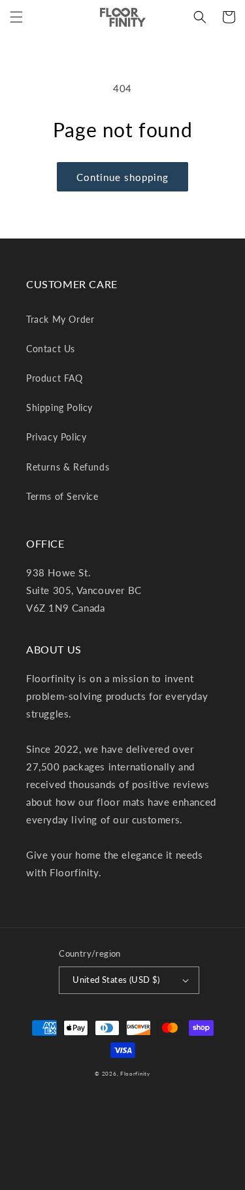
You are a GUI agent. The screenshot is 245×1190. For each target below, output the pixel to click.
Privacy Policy (56, 436)
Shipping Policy (59, 407)
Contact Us (50, 348)
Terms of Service (62, 496)
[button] (16, 17)
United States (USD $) (116, 979)
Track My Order (60, 319)
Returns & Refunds (67, 466)
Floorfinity (135, 1073)
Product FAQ (54, 378)
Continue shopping (122, 177)
